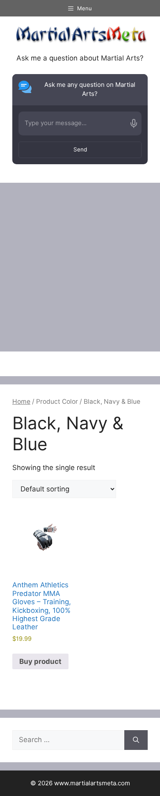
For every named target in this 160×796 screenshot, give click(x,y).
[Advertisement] (80, 267)
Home (21, 401)
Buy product (40, 661)
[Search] (136, 740)
